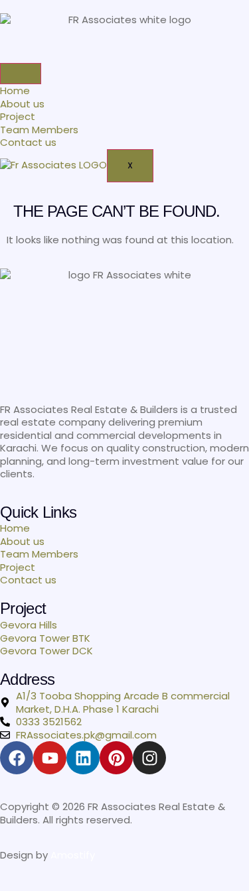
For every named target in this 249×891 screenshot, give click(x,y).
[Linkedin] (83, 757)
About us (22, 104)
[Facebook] (16, 757)
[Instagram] (149, 757)
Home (15, 90)
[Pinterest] (116, 757)
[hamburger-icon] (20, 73)
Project (17, 116)
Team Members (39, 130)
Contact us (28, 142)
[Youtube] (49, 757)
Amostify (72, 855)
